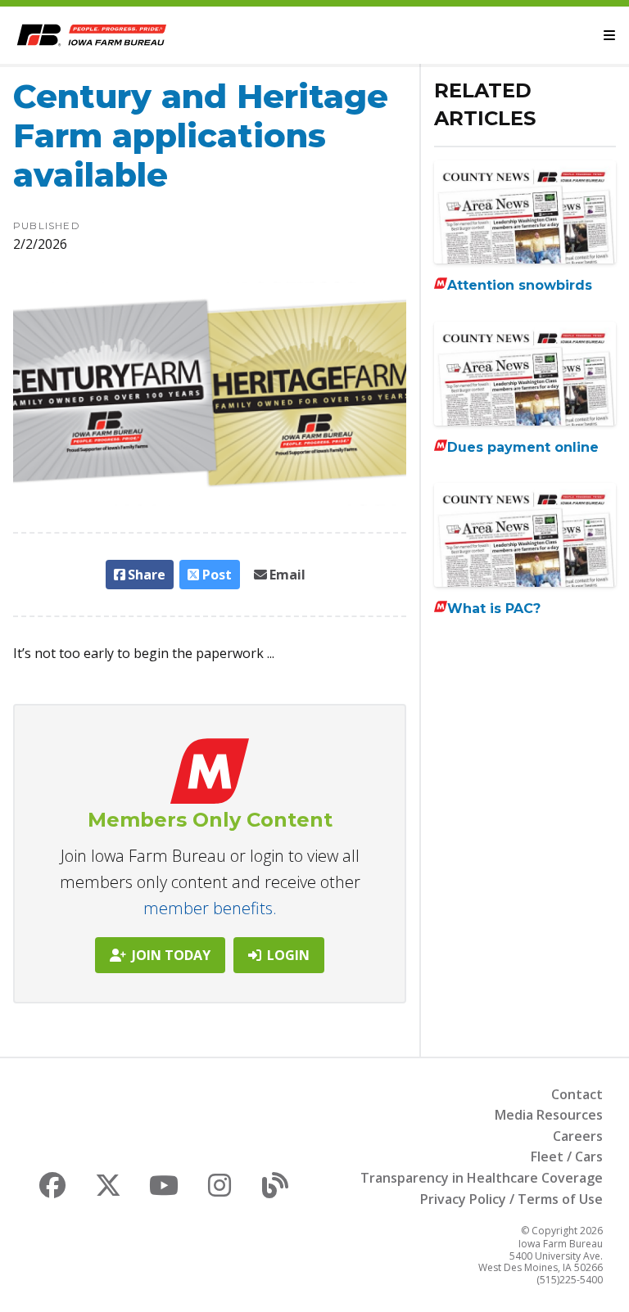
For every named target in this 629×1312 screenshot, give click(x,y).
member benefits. (210, 908)
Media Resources (549, 1115)
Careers (578, 1136)
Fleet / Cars (567, 1156)
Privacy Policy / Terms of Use (511, 1199)
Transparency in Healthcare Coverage (481, 1178)
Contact (577, 1094)
